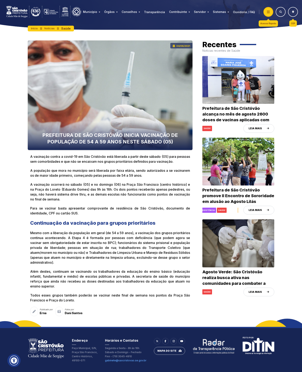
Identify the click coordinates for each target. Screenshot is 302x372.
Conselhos (129, 12)
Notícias (49, 28)
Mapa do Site (166, 350)
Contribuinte (178, 12)
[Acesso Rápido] (268, 12)
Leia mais (255, 128)
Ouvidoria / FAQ (244, 12)
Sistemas (219, 12)
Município (90, 12)
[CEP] (293, 12)
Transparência (154, 12)
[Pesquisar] (281, 12)
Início (34, 28)
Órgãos (109, 12)
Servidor (200, 12)
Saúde (66, 28)
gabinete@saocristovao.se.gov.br (125, 360)
